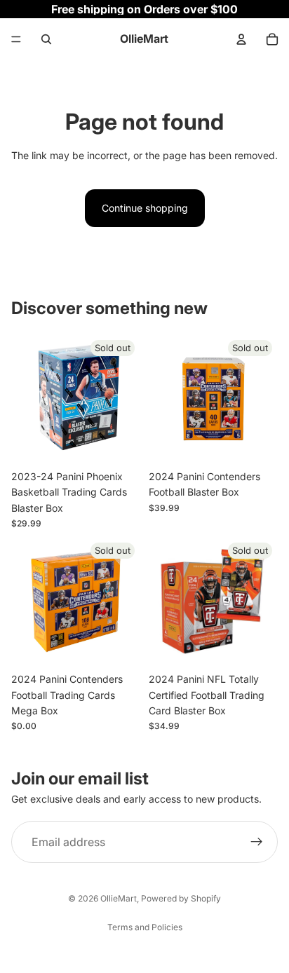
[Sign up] (256, 842)
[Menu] (16, 39)
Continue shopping (145, 208)
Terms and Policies (144, 927)
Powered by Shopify (181, 898)
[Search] (46, 39)
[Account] (241, 39)
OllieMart (118, 898)
